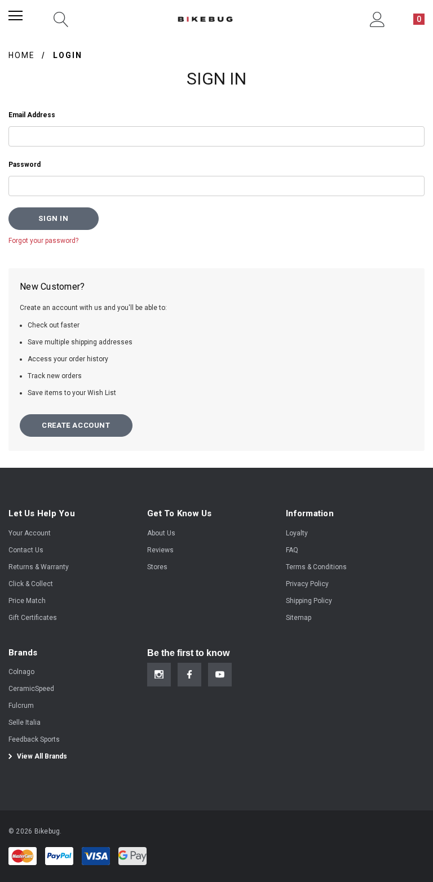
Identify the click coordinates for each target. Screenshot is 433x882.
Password (24, 165)
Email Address (31, 115)
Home (21, 55)
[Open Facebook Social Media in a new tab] (189, 674)
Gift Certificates (32, 618)
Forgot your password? (43, 241)
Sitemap (298, 618)
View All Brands (41, 756)
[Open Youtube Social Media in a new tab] (220, 674)
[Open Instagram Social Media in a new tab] (159, 674)
